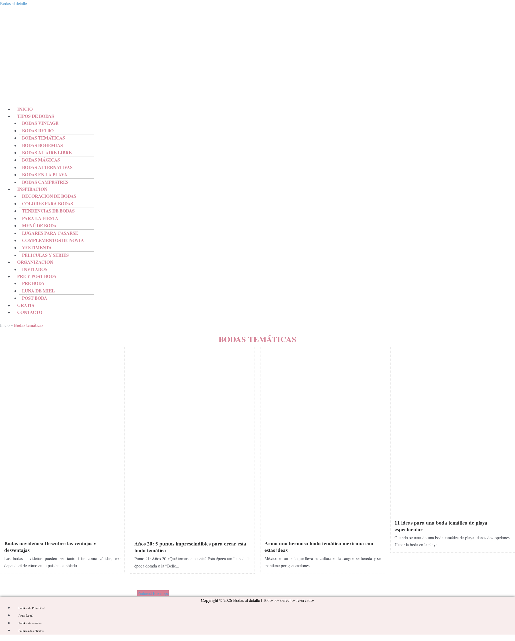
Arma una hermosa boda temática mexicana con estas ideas (318, 547)
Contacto (29, 312)
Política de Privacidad (32, 608)
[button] (159, 116)
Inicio (5, 325)
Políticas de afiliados (31, 631)
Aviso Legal (26, 615)
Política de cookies (30, 623)
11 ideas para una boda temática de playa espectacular (441, 526)
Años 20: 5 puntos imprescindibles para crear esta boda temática (190, 547)
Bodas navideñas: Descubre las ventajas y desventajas (50, 547)
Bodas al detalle (13, 3)
